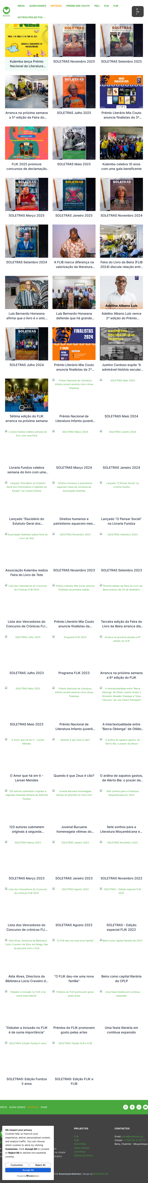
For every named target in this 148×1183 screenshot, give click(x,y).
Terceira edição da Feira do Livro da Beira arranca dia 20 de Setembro (121, 626)
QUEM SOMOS (37, 5)
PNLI (96, 5)
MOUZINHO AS (100, 1173)
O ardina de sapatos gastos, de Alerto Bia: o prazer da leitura (121, 780)
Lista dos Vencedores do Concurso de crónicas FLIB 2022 (26, 929)
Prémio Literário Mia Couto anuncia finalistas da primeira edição (74, 626)
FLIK (106, 5)
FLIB (115, 5)
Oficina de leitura (83, 1155)
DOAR (44, 1107)
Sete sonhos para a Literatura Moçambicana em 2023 (121, 831)
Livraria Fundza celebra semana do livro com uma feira (26, 472)
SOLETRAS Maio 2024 (121, 416)
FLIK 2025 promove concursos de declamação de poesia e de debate (27, 168)
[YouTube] (145, 1107)
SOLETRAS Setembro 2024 (26, 262)
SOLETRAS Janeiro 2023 (74, 878)
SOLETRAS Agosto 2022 (74, 925)
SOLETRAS (80, 1143)
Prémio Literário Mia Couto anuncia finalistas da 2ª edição (74, 369)
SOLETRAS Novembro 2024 (121, 215)
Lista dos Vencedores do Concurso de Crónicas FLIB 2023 (26, 626)
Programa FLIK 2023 (74, 673)
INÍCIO (21, 5)
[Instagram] (125, 1107)
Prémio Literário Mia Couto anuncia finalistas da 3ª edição (121, 117)
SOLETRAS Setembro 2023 (121, 570)
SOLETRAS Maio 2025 (74, 164)
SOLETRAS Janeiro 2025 (74, 215)
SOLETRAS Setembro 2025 (121, 61)
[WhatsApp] (138, 1107)
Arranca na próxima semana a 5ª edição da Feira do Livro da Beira (26, 117)
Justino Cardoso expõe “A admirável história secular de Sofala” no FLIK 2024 (121, 369)
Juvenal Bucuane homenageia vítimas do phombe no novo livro (74, 831)
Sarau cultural (81, 1147)
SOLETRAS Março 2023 (27, 878)
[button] (43, 17)
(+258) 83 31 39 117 (134, 1140)
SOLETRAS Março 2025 (27, 215)
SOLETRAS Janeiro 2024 (121, 467)
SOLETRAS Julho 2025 (74, 113)
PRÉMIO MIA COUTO (78, 5)
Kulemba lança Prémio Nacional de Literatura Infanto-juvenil (26, 66)
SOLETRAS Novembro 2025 (74, 61)
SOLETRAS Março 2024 (74, 467)
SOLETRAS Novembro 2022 (121, 878)
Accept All (28, 1170)
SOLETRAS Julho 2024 (27, 365)
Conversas (80, 1151)
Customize (17, 1165)
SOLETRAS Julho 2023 (27, 673)
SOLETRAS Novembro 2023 (74, 570)
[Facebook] (132, 1107)
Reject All (40, 1165)
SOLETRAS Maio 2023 (26, 724)
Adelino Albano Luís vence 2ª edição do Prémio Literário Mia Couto (121, 318)
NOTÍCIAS (56, 5)
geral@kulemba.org (132, 1136)
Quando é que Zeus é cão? (74, 775)
